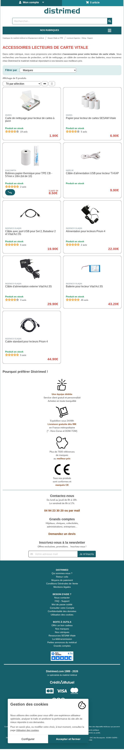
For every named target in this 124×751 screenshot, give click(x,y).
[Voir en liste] (44, 83)
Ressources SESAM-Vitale (62, 635)
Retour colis (62, 576)
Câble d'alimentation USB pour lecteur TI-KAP (92, 173)
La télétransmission (62, 639)
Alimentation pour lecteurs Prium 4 (85, 231)
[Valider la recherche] (109, 21)
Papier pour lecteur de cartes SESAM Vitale (91, 118)
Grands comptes (62, 645)
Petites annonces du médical (62, 642)
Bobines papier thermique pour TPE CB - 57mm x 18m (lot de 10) (28, 175)
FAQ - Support (62, 601)
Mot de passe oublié (62, 604)
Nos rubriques (62, 632)
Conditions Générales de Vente (62, 583)
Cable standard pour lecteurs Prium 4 (26, 341)
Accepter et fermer (68, 739)
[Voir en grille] (52, 83)
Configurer (28, 739)
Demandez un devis (62, 534)
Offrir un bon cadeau (62, 625)
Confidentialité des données (62, 611)
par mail (74, 510)
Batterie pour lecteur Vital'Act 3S (84, 286)
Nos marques (62, 628)
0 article (94, 2)
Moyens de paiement (62, 580)
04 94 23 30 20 (54, 510)
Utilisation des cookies (62, 614)
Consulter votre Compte (62, 608)
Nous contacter (62, 597)
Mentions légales (62, 587)
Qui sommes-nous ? (62, 573)
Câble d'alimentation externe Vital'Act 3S (28, 286)
